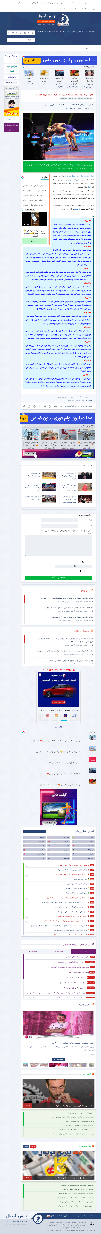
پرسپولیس (66, 841)
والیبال (91, 854)
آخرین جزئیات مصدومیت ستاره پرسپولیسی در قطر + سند (78, 1113)
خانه (94, 3)
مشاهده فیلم (60, 1059)
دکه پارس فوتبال (84, 1146)
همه (44, 831)
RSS (75, 9)
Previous (26, 1023)
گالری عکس (90, 858)
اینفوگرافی (35, 3)
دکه (43, 858)
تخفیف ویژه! (35, 240)
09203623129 (11, 83)
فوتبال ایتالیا (41, 846)
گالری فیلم (66, 858)
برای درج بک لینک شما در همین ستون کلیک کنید (59, 669)
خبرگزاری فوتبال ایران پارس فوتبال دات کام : (79, 176)
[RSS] (93, 591)
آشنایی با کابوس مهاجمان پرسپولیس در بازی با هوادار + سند (77, 1125)
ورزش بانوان (41, 854)
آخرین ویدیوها (84, 1004)
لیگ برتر (42, 837)
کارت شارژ (83, 9)
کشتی (67, 397)
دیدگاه (89, 533)
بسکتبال (42, 850)
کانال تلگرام (50, 1216)
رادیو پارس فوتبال (47, 3)
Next (91, 1023)
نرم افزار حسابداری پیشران (11, 127)
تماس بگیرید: (11, 77)
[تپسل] (23, 57)
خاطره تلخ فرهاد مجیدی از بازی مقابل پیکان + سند (80, 1121)
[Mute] (28, 224)
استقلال (91, 841)
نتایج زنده (58, 727)
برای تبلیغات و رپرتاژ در (12, 58)
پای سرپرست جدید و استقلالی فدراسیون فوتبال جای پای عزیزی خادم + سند (73, 1134)
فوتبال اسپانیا (90, 846)
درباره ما (66, 9)
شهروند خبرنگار (22, 3)
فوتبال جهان (41, 841)
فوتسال (91, 837)
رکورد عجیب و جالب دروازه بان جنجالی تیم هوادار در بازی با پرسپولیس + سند (73, 1117)
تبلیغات (93, 9)
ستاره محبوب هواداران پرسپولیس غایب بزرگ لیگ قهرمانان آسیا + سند (64, 32)
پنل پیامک (11, 119)
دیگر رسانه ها (76, 3)
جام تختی (77, 209)
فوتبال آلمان (90, 850)
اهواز (89, 187)
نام (90, 520)
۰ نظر (47, 105)
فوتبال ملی (66, 837)
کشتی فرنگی (72, 179)
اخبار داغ (80, 397)
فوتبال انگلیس (65, 846)
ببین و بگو (85, 590)
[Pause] (24, 224)
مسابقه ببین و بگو (62, 3)
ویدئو (86, 3)
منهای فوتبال (61, 397)
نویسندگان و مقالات (81, 631)
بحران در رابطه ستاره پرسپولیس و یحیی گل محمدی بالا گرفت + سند (75, 1130)
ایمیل (90, 525)
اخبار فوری (73, 397)
